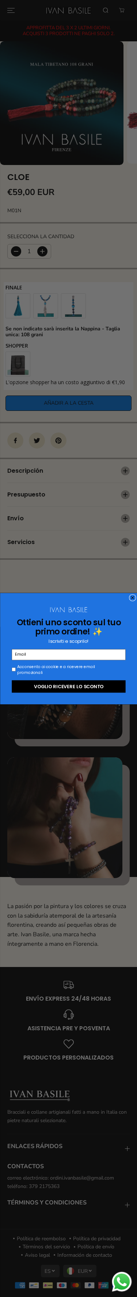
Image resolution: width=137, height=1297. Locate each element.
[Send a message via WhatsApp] (121, 1281)
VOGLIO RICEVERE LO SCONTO (68, 686)
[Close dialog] (132, 598)
